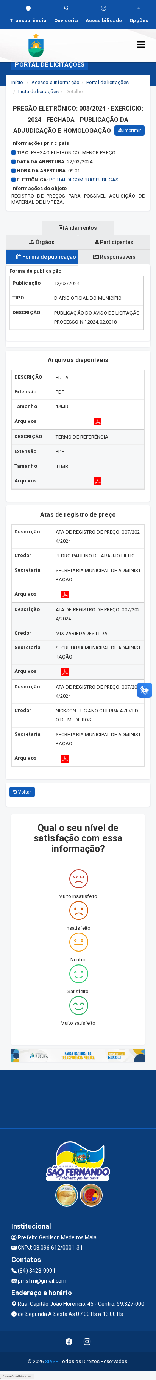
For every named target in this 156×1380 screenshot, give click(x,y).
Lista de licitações (38, 91)
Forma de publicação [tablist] (48, 257)
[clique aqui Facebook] (69, 1341)
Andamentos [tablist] (80, 228)
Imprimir (131, 130)
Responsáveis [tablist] (117, 257)
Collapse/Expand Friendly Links (17, 1376)
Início (17, 82)
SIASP (51, 1361)
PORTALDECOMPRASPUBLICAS (83, 180)
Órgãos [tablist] (44, 242)
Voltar (24, 792)
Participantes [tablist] (116, 242)
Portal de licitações (107, 82)
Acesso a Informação (55, 82)
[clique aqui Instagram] (87, 1341)
